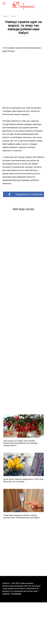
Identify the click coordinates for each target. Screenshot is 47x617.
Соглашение (16, 594)
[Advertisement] (23, 79)
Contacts (6, 594)
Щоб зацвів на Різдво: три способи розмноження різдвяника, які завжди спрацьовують (20, 443)
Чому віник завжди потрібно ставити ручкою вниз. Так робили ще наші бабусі (21, 516)
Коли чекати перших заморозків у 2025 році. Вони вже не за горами (23, 480)
